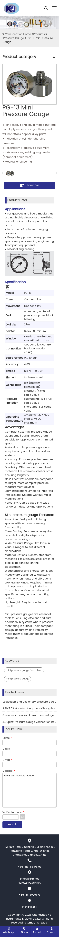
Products (39, 34)
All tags (42, 923)
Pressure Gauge (13, 38)
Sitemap (29, 923)
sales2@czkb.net (30, 883)
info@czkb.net (29, 879)
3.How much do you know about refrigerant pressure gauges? (29, 715)
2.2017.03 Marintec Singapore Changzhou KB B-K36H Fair (29, 708)
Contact (51, 932)
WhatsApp (9, 932)
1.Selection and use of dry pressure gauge (29, 702)
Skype (24, 932)
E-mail (37, 932)
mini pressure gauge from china (24, 670)
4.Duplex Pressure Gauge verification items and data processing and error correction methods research (29, 722)
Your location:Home (18, 34)
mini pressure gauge (17, 679)
